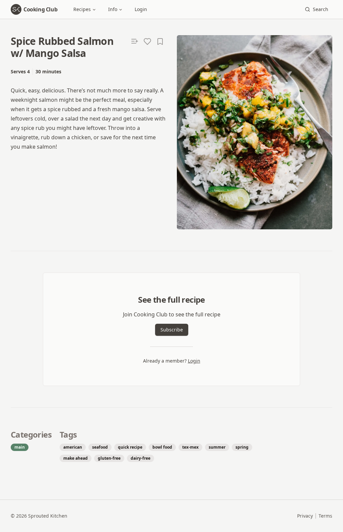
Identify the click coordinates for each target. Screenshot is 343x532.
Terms (325, 516)
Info (112, 9)
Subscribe (171, 329)
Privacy (305, 516)
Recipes (82, 9)
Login (141, 9)
